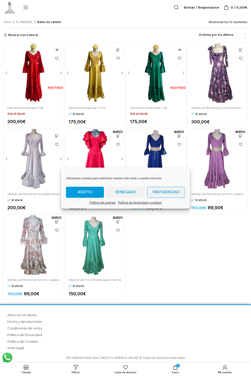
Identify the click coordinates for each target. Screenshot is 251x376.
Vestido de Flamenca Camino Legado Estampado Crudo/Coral (33, 282)
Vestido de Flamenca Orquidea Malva (33, 194)
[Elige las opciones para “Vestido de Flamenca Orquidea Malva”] (56, 135)
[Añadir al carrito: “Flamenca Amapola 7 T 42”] (118, 50)
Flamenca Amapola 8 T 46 (148, 108)
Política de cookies (102, 202)
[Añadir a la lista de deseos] (118, 58)
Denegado (125, 192)
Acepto (85, 192)
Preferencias (166, 192)
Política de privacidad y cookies (140, 202)
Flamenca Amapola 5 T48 (25, 108)
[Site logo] (10, 7)
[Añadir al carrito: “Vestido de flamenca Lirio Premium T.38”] (240, 50)
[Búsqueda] (176, 7)
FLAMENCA (24, 22)
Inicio (7, 22)
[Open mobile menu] (26, 7)
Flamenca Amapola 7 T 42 (87, 108)
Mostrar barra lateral (23, 35)
